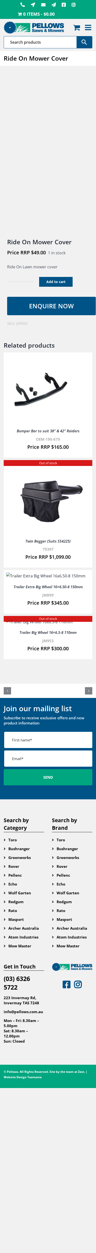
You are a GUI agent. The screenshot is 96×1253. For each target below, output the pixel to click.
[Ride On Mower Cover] (48, 152)
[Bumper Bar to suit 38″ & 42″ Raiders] (40, 358)
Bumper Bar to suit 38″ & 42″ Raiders (48, 430)
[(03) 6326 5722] (22, 4)
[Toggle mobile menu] (88, 27)
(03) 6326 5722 (17, 982)
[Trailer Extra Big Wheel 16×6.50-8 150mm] (45, 576)
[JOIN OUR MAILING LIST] (53, 4)
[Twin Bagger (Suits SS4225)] (48, 466)
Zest (81, 1072)
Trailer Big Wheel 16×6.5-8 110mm (48, 632)
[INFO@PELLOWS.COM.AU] (43, 4)
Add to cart (55, 281)
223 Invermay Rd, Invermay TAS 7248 (21, 1000)
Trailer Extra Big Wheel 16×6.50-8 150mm (48, 586)
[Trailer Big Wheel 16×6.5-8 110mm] (39, 622)
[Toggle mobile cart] (76, 27)
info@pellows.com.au (23, 1011)
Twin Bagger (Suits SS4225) (48, 541)
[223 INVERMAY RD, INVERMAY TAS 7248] (33, 4)
